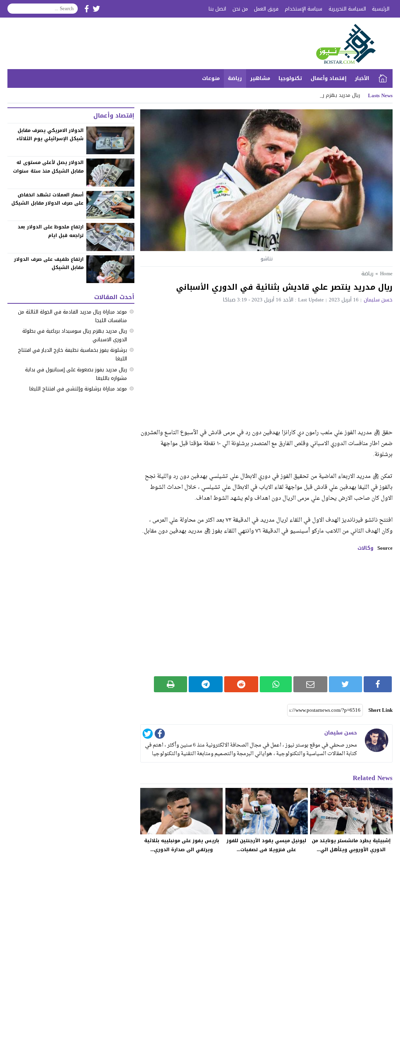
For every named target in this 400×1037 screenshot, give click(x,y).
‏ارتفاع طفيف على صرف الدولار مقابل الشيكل (49, 263)
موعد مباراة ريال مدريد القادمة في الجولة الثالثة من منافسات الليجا (72, 316)
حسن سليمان (378, 300)
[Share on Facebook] (378, 684)
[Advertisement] (266, 361)
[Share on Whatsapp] (276, 684)
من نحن (240, 9)
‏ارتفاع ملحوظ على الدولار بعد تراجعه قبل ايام (51, 231)
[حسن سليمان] (376, 740)
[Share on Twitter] (345, 684)
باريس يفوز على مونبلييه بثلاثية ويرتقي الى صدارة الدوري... (181, 845)
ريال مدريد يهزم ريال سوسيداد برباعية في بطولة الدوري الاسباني (74, 335)
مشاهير (260, 78)
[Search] (14, 8)
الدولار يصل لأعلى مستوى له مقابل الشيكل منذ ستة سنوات (48, 166)
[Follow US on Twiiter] (96, 9)
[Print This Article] (170, 684)
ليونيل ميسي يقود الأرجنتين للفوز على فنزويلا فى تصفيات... (266, 845)
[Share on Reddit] (241, 684)
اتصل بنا (217, 9)
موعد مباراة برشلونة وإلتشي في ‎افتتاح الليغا (78, 389)
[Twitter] (148, 735)
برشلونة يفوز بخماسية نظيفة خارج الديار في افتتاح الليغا (72, 354)
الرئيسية (380, 9)
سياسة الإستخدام (303, 9)
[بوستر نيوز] (342, 43)
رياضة (235, 78)
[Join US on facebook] (86, 9)
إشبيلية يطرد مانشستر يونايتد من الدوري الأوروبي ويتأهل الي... (351, 845)
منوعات (211, 78)
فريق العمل (266, 9)
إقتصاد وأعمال (328, 78)
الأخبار (362, 78)
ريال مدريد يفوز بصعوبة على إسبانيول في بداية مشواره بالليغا (76, 374)
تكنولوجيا (290, 78)
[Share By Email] (310, 684)
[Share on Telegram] (206, 684)
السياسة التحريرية (347, 9)
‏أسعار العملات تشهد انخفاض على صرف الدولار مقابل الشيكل (47, 199)
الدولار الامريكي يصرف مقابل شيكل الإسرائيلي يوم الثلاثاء (50, 134)
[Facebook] (159, 735)
